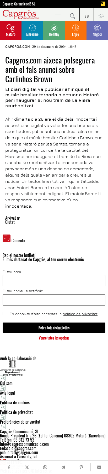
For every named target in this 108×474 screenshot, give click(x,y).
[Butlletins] (101, 14)
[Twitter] (27, 467)
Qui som (6, 383)
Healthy (54, 34)
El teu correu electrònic (23, 291)
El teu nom (12, 272)
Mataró (10, 34)
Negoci (97, 34)
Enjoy (75, 34)
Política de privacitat (16, 412)
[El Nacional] (103, 4)
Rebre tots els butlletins (54, 327)
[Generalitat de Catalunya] (54, 367)
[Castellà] (86, 14)
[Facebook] (9, 467)
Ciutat (10, 222)
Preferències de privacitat (20, 422)
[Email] (99, 467)
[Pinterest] (81, 467)
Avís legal (7, 393)
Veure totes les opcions (54, 338)
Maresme (32, 34)
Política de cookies (15, 402)
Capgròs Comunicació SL (19, 4)
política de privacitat (80, 314)
